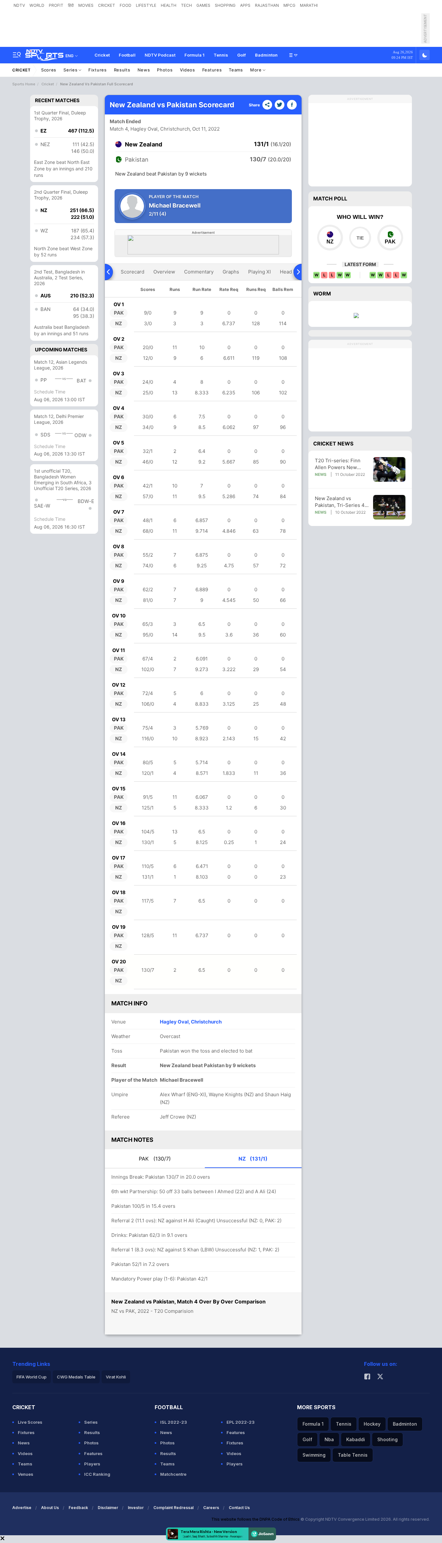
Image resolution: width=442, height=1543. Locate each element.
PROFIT (56, 5)
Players (92, 1463)
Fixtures (97, 69)
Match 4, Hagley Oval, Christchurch (150, 129)
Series (71, 69)
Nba (329, 1439)
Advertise (21, 1507)
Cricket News (333, 443)
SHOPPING (225, 5)
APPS (245, 5)
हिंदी (71, 5)
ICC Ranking (97, 1474)
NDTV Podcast (160, 55)
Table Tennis (353, 1455)
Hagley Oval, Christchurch (191, 1022)
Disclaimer (108, 1507)
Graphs (231, 272)
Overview (164, 272)
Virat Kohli (116, 1376)
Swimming (314, 1455)
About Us (50, 1507)
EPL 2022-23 (241, 1422)
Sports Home (23, 84)
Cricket (102, 55)
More (256, 69)
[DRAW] (360, 238)
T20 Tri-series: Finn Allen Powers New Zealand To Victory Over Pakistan (342, 464)
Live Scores (30, 1422)
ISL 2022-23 (173, 1422)
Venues (25, 1474)
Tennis (221, 55)
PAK (155, 1158)
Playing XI (259, 272)
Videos (187, 69)
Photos (164, 69)
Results (122, 69)
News (144, 69)
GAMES (203, 5)
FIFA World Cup (32, 1376)
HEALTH (168, 5)
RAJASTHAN (267, 5)
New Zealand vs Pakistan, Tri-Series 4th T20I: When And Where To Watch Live (342, 502)
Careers (211, 1507)
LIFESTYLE (146, 5)
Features (212, 69)
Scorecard (132, 272)
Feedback (78, 1507)
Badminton (266, 55)
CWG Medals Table (76, 1376)
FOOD (125, 5)
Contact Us (239, 1507)
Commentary (199, 272)
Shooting (387, 1439)
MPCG (289, 5)
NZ (253, 1158)
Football (127, 55)
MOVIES (86, 5)
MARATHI (309, 5)
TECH (186, 5)
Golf (241, 55)
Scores (48, 69)
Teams (236, 69)
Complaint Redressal (173, 1507)
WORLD (36, 5)
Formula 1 (194, 55)
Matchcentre (173, 1474)
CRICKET (106, 5)
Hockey (372, 1424)
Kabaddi (355, 1439)
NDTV (19, 5)
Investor (136, 1507)
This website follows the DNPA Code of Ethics (256, 1519)
